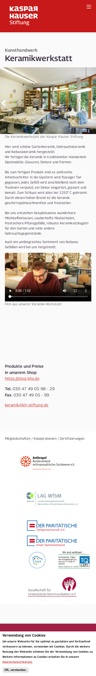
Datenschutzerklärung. (17, 662)
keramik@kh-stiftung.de (26, 405)
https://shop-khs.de (22, 378)
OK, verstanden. (15, 670)
